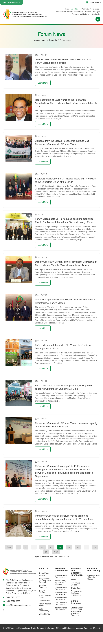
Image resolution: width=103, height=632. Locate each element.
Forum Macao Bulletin (45, 596)
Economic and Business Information (69, 11)
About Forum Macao (44, 574)
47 (69, 547)
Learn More (43, 82)
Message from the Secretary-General (45, 580)
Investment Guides (75, 583)
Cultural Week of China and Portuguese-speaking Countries (77, 611)
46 (60, 547)
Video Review (44, 613)
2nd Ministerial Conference (61, 603)
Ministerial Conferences (90, 9)
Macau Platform (42, 591)
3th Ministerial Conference (61, 598)
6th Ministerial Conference (61, 576)
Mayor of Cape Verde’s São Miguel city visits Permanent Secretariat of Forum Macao (65, 301)
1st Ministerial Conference (61, 608)
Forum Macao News (45, 604)
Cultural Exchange (92, 11)
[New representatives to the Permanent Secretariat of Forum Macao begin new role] (18, 67)
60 (46, 551)
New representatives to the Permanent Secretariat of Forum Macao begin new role (63, 61)
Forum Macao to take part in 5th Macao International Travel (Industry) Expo (63, 346)
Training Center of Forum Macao (93, 577)
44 (42, 547)
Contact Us (96, 14)
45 (51, 547)
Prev (9, 547)
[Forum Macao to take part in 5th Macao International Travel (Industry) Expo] (18, 352)
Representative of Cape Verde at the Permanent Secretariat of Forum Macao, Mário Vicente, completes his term (66, 103)
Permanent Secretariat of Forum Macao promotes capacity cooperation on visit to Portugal (66, 424)
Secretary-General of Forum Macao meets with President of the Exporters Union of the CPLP (65, 180)
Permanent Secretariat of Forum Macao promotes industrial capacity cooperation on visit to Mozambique (64, 517)
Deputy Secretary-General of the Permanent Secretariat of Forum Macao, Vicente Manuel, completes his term (66, 263)
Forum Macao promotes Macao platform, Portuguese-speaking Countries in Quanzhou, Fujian (64, 387)
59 (95, 547)
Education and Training (80, 14)
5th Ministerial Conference (61, 588)
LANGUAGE (94, 2)
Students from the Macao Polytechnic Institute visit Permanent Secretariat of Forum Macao (62, 142)
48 (78, 547)
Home (67, 9)
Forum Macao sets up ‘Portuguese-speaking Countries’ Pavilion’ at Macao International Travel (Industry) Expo (64, 220)
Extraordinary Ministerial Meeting (60, 582)
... (34, 547)
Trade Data (75, 588)
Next (56, 551)
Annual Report (45, 600)
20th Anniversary (44, 609)
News (73, 579)
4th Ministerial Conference (61, 593)
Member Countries (43, 586)
